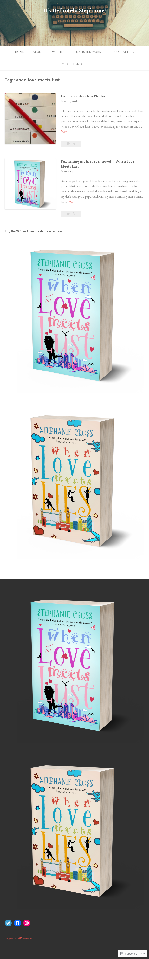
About (38, 52)
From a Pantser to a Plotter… (84, 96)
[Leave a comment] (68, 144)
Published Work (87, 52)
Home (19, 52)
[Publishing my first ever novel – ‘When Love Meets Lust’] (74, 214)
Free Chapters (122, 52)
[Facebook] (17, 923)
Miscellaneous (74, 64)
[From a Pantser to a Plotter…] (74, 144)
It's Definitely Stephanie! (74, 11)
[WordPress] (8, 923)
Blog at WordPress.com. (18, 938)
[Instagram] (26, 923)
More (64, 132)
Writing (59, 52)
